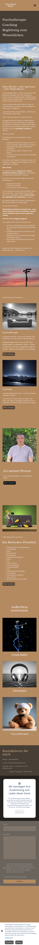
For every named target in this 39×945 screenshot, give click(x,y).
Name (5, 824)
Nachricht (6, 834)
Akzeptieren (19, 812)
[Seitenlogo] (10, 8)
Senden (19, 881)
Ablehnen (19, 942)
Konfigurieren (9, 937)
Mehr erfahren (8, 354)
